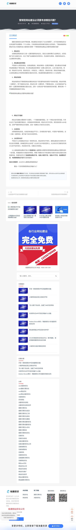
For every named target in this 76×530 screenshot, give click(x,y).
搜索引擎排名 (23, 430)
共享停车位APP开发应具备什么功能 (40, 313)
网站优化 (25, 494)
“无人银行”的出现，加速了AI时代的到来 (41, 305)
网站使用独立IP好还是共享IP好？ (39, 330)
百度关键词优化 (23, 441)
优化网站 (21, 399)
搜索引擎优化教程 (24, 419)
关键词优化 (37, 497)
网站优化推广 (23, 471)
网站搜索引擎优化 (24, 480)
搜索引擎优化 (20, 173)
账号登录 (56, 526)
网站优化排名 (23, 469)
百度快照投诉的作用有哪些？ (59, 194)
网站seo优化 (22, 463)
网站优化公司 (23, 466)
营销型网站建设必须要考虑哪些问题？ (30, 177)
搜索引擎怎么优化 (24, 427)
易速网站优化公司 (15, 177)
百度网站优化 (23, 460)
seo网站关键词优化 (24, 394)
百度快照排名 (23, 449)
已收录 (55, 23)
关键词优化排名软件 (25, 405)
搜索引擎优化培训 (24, 410)
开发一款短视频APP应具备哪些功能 (40, 289)
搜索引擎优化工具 (24, 413)
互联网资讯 (22, 397)
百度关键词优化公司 (25, 444)
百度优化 (21, 435)
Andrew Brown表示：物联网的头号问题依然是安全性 (35, 374)
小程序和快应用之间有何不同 (38, 297)
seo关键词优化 (23, 386)
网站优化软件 (23, 474)
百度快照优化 (23, 446)
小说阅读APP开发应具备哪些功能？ (18, 194)
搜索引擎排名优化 (24, 433)
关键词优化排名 (23, 402)
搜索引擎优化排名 (24, 416)
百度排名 (21, 452)
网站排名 (25, 497)
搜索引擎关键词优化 (25, 422)
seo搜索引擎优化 (24, 388)
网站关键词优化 (23, 477)
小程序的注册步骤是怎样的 (37, 346)
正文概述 (13, 36)
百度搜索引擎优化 (24, 458)
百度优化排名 (23, 438)
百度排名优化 (23, 455)
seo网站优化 (22, 391)
